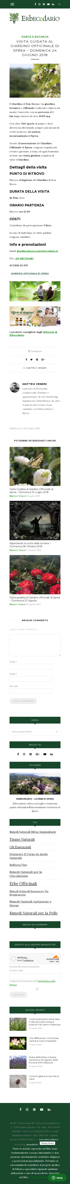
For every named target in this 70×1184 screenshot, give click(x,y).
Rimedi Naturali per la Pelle (34, 913)
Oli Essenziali (20, 847)
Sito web (14, 686)
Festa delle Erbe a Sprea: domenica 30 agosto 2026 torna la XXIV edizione (43, 1060)
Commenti (35, 351)
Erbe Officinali (23, 883)
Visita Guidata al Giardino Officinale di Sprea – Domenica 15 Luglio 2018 (31, 491)
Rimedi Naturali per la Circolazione (26, 874)
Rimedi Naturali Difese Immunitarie (33, 832)
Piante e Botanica (35, 36)
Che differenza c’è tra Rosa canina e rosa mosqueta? (43, 1039)
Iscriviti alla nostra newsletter (25, 966)
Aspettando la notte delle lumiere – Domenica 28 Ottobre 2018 (30, 545)
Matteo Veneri (37, 368)
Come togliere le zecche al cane (44, 1077)
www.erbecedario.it (48, 1139)
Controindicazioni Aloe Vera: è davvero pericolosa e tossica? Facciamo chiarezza (44, 1022)
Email (13, 674)
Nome (13, 661)
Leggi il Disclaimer (40, 1177)
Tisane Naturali (22, 839)
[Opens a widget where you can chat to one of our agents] (57, 1178)
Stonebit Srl (32, 1144)
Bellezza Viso (18, 865)
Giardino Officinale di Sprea (30, 273)
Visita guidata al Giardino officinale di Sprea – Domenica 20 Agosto (35, 599)
